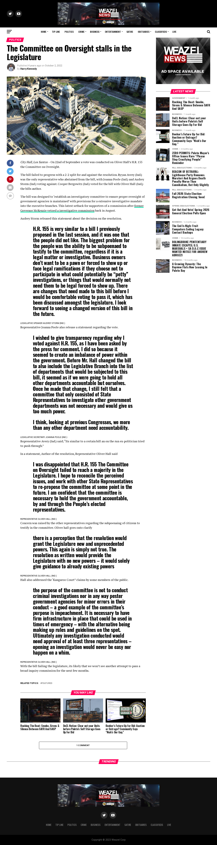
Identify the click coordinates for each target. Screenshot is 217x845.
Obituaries (143, 31)
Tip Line (56, 31)
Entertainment (113, 31)
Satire (129, 31)
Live (174, 31)
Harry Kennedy (28, 68)
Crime (81, 31)
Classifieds (161, 31)
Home (43, 31)
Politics (69, 31)
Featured (47, 683)
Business (94, 31)
